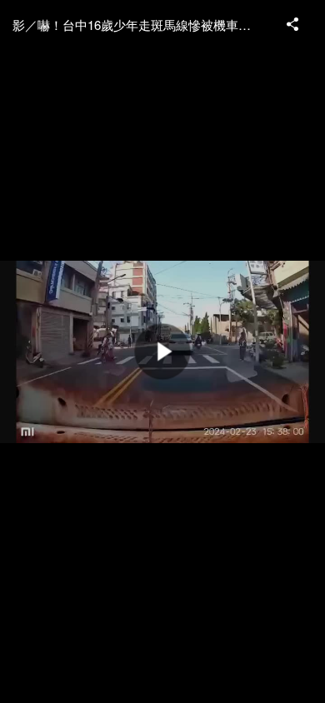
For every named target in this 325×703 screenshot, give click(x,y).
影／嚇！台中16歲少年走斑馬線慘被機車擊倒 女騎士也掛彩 (141, 24)
